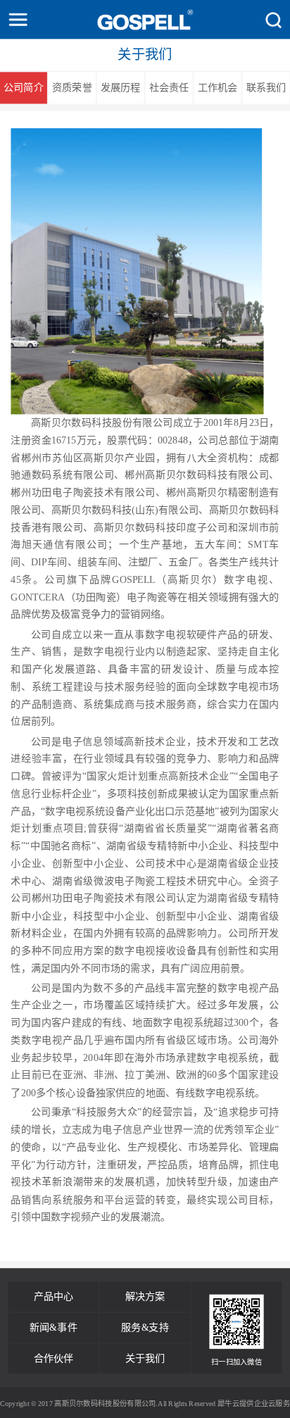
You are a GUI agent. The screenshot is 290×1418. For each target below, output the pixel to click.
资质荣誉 (72, 88)
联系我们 (266, 88)
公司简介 (24, 88)
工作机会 (218, 88)
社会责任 (169, 88)
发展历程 (121, 88)
